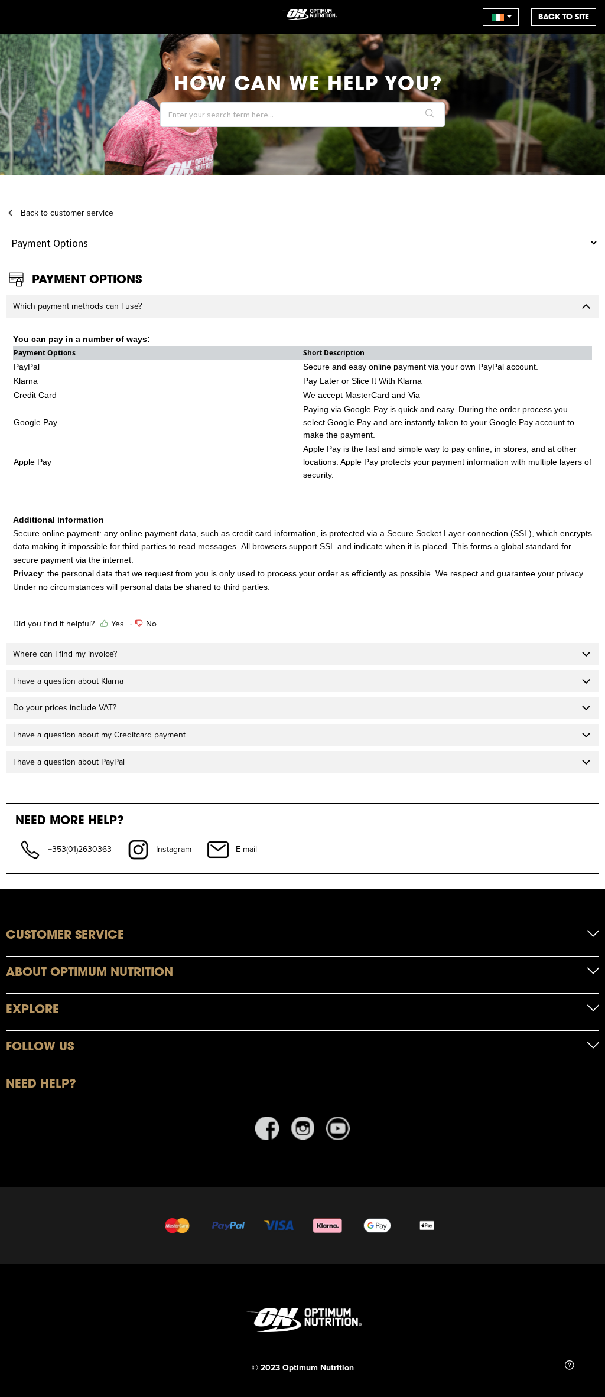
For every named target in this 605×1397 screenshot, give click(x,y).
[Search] (430, 114)
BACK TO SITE (563, 17)
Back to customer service (67, 212)
